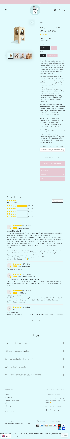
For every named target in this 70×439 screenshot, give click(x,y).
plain (42, 55)
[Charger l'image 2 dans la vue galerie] (17, 56)
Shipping (8, 406)
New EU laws (9, 412)
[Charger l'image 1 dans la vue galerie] (10, 56)
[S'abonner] (64, 395)
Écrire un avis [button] (57, 201)
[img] (17, 226)
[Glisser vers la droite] (63, 2)
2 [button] (32, 320)
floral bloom (52, 55)
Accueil (42, 22)
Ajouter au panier (52, 158)
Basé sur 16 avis (12, 202)
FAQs (6, 403)
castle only (44, 48)
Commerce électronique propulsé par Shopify (17, 423)
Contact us (8, 397)
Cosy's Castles (13, 421)
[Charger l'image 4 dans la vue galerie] (29, 56)
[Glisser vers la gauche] (6, 2)
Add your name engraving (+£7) (51, 146)
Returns (7, 409)
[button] (55, 10)
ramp (54, 48)
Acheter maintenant (52, 163)
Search (7, 394)
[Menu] (5, 10)
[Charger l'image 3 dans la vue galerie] (23, 56)
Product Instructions (12, 400)
